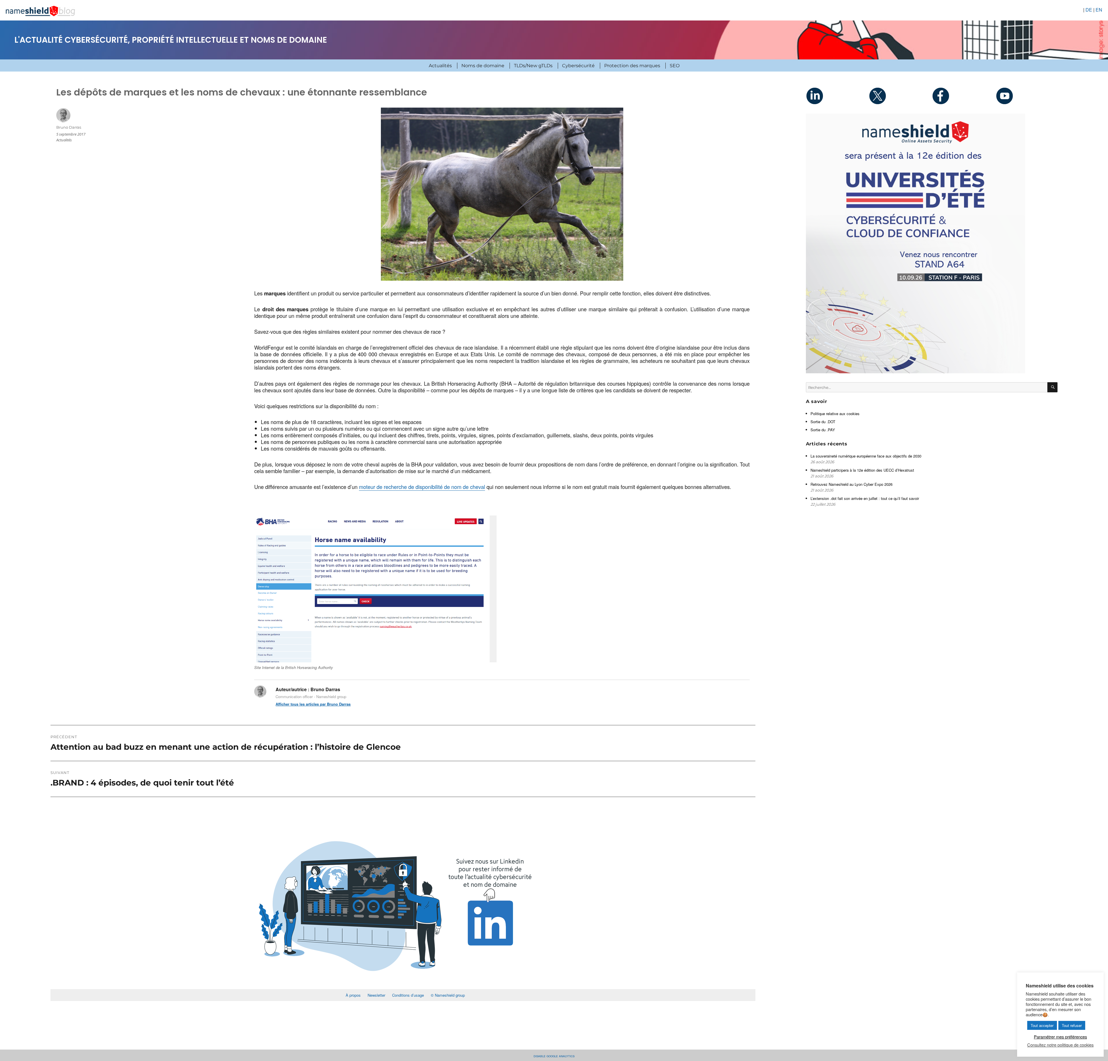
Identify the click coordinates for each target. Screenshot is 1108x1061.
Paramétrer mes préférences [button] (1060, 1037)
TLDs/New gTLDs (533, 65)
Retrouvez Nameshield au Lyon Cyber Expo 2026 (851, 484)
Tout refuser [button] (1072, 1025)
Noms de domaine (482, 65)
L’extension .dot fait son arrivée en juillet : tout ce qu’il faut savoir (865, 498)
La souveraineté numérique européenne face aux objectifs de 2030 (866, 456)
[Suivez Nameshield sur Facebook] (963, 96)
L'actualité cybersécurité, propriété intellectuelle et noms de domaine (170, 40)
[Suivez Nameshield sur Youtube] (1026, 96)
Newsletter (376, 995)
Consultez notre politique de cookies (1060, 1044)
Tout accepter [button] (1042, 1025)
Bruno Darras (68, 127)
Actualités (440, 65)
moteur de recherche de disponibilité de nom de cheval (422, 486)
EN (1099, 9)
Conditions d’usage (408, 995)
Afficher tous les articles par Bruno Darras (313, 704)
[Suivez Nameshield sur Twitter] (900, 96)
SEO (675, 65)
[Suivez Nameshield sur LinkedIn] (837, 96)
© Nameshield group (448, 995)
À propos (353, 995)
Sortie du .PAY (823, 429)
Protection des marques (632, 65)
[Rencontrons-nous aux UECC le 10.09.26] (932, 243)
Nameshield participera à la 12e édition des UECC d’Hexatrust (863, 470)
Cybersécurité (578, 65)
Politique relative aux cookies (835, 413)
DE (1088, 9)
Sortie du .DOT (823, 421)
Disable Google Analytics (554, 1055)
